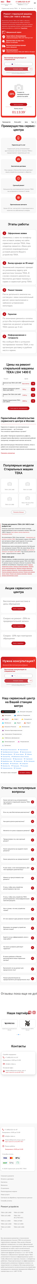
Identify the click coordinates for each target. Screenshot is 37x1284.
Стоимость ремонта (7, 1176)
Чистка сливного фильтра (9, 570)
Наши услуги (5, 1194)
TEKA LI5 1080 (18, 1212)
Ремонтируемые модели (9, 1191)
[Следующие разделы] (35, 122)
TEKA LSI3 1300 (19, 1227)
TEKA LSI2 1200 (6, 1224)
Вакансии (4, 1185)
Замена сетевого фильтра (24, 568)
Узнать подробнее (18, 608)
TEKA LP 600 (18, 1221)
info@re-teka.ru (11, 1064)
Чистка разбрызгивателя (25, 570)
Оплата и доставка (7, 1179)
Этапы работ (17, 122)
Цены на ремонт (18, 104)
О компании (5, 1188)
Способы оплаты (6, 1201)
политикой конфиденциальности (18, 73)
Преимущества (6, 122)
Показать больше (18, 512)
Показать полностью (8, 453)
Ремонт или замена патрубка (18, 574)
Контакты (4, 1182)
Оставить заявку (25, 772)
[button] (29, 1012)
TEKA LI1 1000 (5, 1221)
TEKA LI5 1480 (5, 1215)
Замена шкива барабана (20, 566)
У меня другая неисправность (18, 408)
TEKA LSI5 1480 (6, 1212)
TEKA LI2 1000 (18, 1224)
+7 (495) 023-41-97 (22, 2)
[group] (9, 1025)
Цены (26, 122)
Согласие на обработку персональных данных (16, 1197)
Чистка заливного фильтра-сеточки (12, 572)
